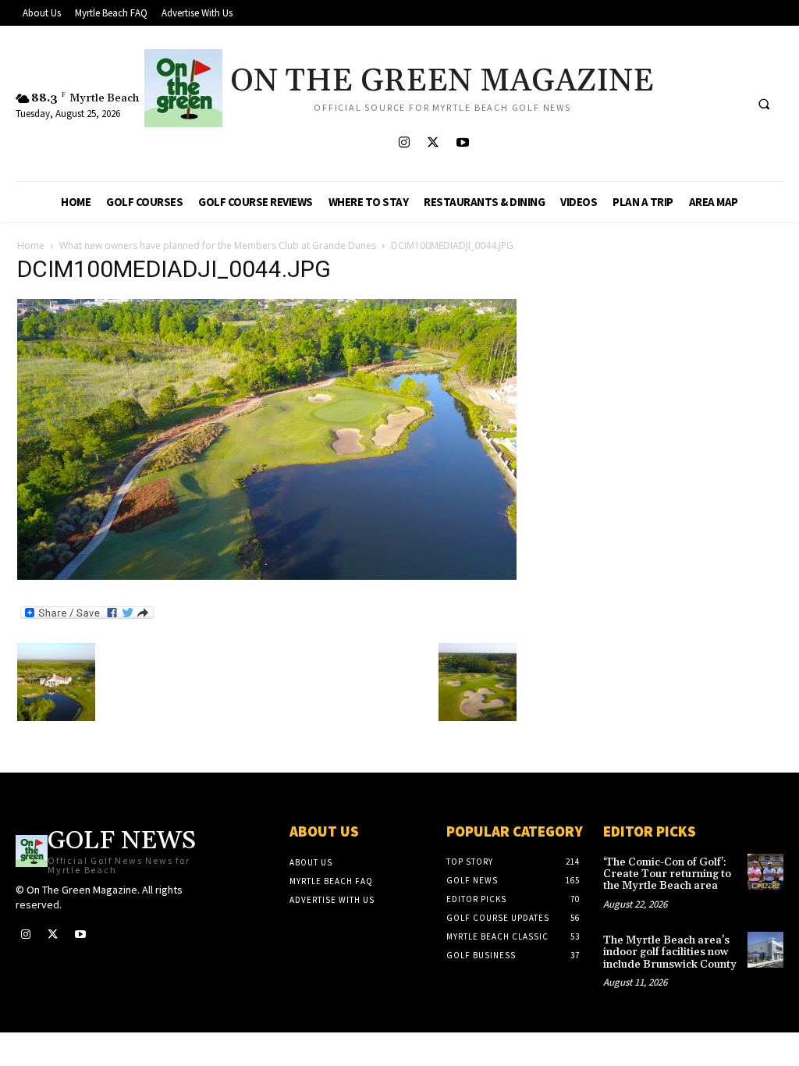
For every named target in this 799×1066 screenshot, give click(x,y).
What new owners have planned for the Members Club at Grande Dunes (217, 245)
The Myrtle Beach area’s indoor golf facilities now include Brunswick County (670, 952)
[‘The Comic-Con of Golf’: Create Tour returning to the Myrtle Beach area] (765, 872)
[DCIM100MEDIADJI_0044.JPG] (267, 575)
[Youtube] (462, 143)
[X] (433, 143)
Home (30, 245)
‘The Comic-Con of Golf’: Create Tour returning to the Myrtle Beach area (667, 874)
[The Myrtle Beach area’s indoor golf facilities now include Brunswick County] (765, 950)
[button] (763, 103)
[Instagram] (404, 143)
